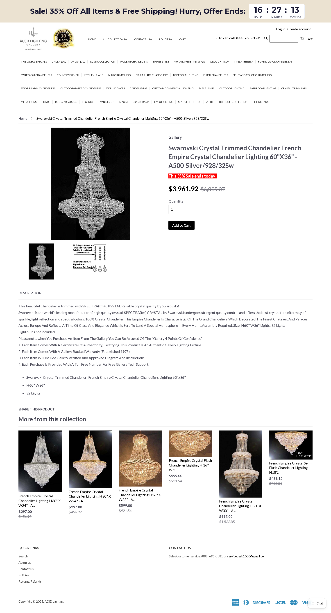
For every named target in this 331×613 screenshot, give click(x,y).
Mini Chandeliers (119, 75)
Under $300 (78, 61)
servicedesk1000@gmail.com (246, 556)
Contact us (142, 39)
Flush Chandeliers (215, 75)
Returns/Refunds (29, 581)
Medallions (28, 101)
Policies (164, 39)
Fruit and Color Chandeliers (252, 75)
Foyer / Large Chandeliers (275, 61)
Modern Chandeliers (134, 61)
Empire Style (161, 61)
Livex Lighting (163, 101)
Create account (299, 29)
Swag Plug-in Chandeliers (38, 88)
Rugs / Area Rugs (66, 101)
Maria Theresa (243, 61)
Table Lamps (206, 88)
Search (23, 556)
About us (24, 562)
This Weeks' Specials (34, 61)
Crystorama (141, 101)
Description (29, 293)
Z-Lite (210, 101)
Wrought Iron (219, 61)
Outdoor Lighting (232, 88)
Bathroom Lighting (262, 88)
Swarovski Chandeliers (36, 75)
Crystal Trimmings (293, 88)
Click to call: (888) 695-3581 (238, 38)
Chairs (45, 101)
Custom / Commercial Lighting (173, 88)
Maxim (123, 101)
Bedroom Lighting (185, 75)
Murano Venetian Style (189, 61)
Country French (68, 75)
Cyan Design (106, 101)
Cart (182, 39)
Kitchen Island (93, 75)
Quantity (176, 201)
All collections (114, 39)
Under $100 (59, 61)
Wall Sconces (115, 88)
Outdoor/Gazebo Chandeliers (80, 88)
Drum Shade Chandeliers (152, 75)
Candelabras (138, 88)
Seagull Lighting (189, 101)
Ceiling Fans (260, 101)
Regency (87, 101)
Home (92, 39)
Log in (280, 29)
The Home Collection (233, 101)
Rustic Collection (102, 61)
